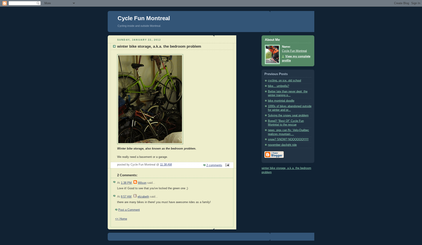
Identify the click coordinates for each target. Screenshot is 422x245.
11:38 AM (166, 164)
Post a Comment (129, 209)
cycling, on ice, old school (284, 80)
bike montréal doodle (281, 100)
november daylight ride (282, 144)
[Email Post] (226, 165)
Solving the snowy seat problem (288, 115)
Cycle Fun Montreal (144, 18)
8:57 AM (126, 196)
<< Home (121, 218)
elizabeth (143, 196)
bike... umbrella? (278, 86)
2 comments (214, 165)
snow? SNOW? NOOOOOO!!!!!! (288, 139)
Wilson (142, 182)
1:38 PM (126, 182)
